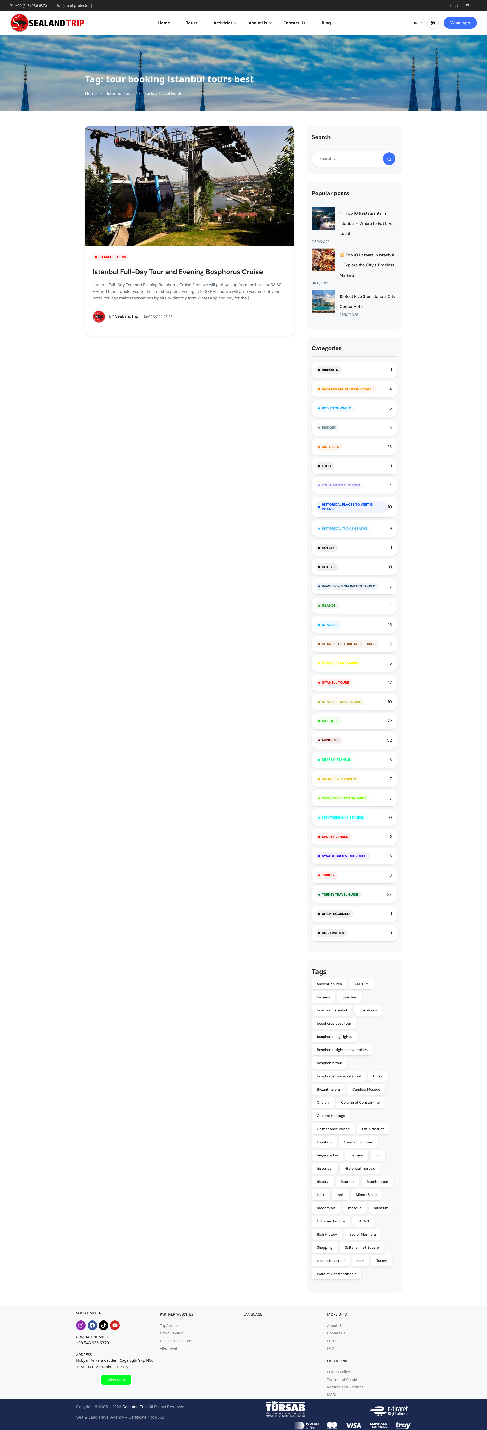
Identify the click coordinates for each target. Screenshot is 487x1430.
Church (323, 1102)
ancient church (329, 984)
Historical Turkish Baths (344, 528)
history (322, 1181)
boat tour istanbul (332, 1010)
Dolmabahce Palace (333, 1129)
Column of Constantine (360, 1102)
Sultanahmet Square (362, 1247)
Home (164, 23)
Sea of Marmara (363, 1234)
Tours (191, 23)
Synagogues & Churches (344, 856)
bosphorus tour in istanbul (339, 1076)
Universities (333, 933)
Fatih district (373, 1129)
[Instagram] (81, 1325)
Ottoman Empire (331, 1221)
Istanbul (329, 625)
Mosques (330, 721)
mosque (354, 1208)
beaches (349, 997)
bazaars (323, 997)
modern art (326, 1208)
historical (324, 1168)
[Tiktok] (104, 1325)
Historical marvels (360, 1168)
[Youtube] (115, 1325)
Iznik (320, 1194)
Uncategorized (336, 914)
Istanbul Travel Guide (341, 702)
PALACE (363, 1221)
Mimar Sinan (366, 1194)
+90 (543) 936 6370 (31, 5)
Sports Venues (335, 837)
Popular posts (330, 193)
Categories (327, 348)
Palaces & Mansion (339, 779)
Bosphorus (368, 1010)
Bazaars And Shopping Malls (348, 389)
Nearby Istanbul (336, 759)
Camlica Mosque (366, 1089)
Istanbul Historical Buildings (349, 644)
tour (360, 1260)
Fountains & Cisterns (341, 485)
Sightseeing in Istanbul (343, 817)
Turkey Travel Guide (163, 93)
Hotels (328, 548)
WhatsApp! (460, 23)
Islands (329, 605)
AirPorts (330, 370)
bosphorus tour (329, 1063)
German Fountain (358, 1142)
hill (378, 1155)
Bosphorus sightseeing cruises (342, 1049)
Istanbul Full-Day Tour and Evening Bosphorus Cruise (178, 271)
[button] (433, 22)
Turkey (328, 875)
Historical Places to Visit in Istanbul (347, 506)
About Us (258, 23)
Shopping (325, 1247)
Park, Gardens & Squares (344, 798)
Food (326, 466)
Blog (326, 23)
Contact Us (294, 23)
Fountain (324, 1142)
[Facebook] (92, 1325)
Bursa (377, 1076)
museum (381, 1208)
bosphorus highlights (334, 1036)
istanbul (347, 1181)
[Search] (389, 158)
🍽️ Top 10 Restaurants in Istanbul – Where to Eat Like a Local (368, 223)
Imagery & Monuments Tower (348, 586)
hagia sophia (327, 1155)
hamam (357, 1155)
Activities (223, 23)
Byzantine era (328, 1089)
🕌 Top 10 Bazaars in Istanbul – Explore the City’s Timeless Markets (367, 265)
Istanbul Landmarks (340, 663)
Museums (330, 740)
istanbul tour (377, 1181)
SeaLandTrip (123, 316)
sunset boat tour (331, 1260)
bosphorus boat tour (334, 1023)
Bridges (329, 427)
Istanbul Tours (120, 93)
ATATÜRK (361, 984)
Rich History (327, 1234)
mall (340, 1194)
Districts (330, 447)
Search (321, 137)
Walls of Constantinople (336, 1274)
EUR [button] (414, 22)
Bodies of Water (336, 408)
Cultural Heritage (331, 1115)
